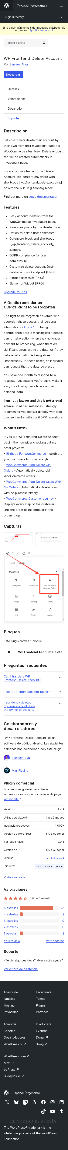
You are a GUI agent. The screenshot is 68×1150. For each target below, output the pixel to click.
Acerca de (11, 992)
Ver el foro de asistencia (21, 969)
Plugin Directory (14, 17)
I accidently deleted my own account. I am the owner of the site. (19, 706)
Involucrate (43, 1024)
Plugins (41, 1005)
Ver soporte (11, 799)
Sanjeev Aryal (19, 64)
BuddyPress (14, 1076)
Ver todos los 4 (55, 858)
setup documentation (43, 196)
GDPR (59, 866)
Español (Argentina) (26, 1093)
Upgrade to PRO (15, 292)
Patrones (42, 1012)
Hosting (9, 1005)
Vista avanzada (15, 877)
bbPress (11, 1069)
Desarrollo (15, 108)
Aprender (10, 1024)
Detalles (13, 89)
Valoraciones (17, 99)
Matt (9, 1063)
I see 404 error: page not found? (27, 692)
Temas (40, 999)
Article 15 (30, 327)
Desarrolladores (15, 1037)
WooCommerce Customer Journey (30, 498)
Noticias (9, 999)
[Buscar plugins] (44, 43)
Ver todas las (55, 941)
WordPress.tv (15, 1044)
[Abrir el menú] (62, 5)
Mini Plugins (20, 770)
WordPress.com (16, 1056)
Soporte (13, 118)
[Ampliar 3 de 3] (59, 555)
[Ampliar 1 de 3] (27, 537)
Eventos (41, 1031)
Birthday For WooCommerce (26, 453)
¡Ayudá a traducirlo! (41, 30)
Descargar (13, 74)
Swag (41, 1044)
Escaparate (44, 992)
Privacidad (11, 1012)
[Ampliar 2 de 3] (59, 537)
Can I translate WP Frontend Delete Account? (22, 678)
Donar (42, 1037)
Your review (12, 941)
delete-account (44, 866)
